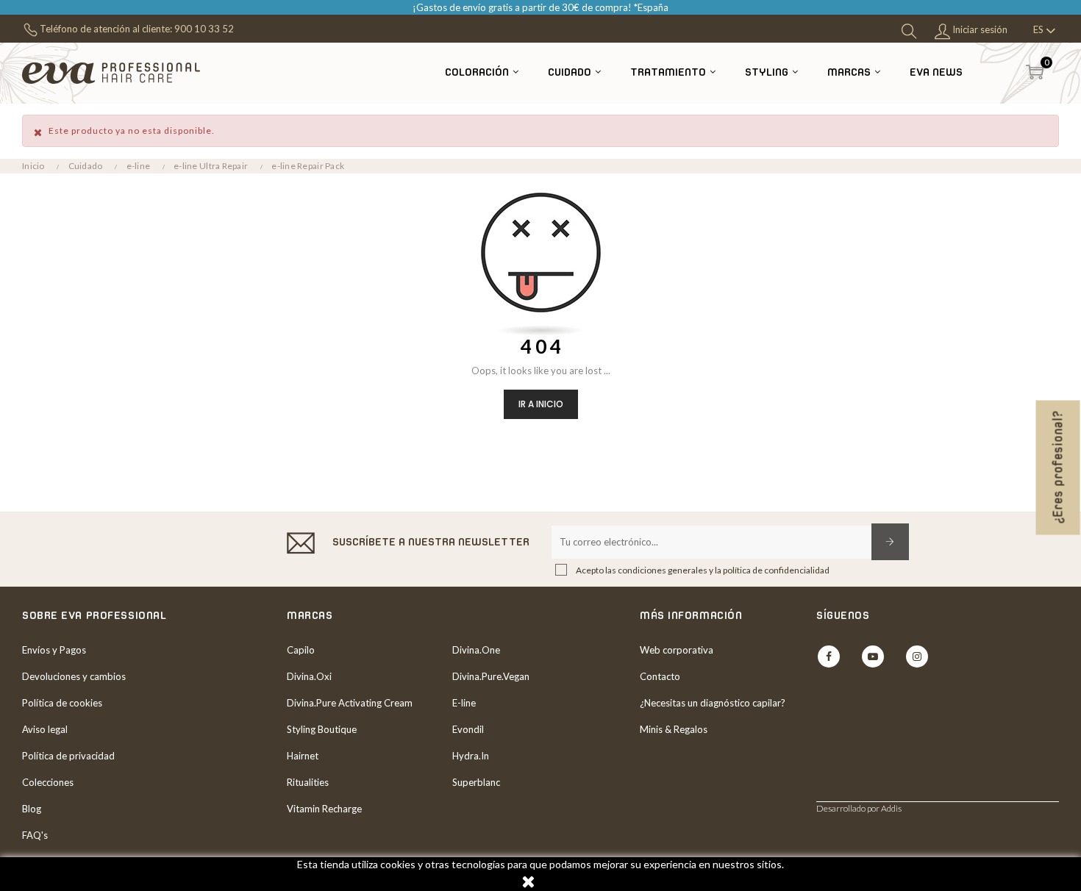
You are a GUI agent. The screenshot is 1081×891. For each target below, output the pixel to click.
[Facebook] (828, 656)
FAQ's (35, 835)
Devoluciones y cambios (74, 676)
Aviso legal (45, 729)
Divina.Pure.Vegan (490, 676)
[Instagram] (917, 656)
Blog (31, 809)
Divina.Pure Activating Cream (350, 703)
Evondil (468, 729)
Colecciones (48, 782)
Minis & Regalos (673, 729)
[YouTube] (872, 656)
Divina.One (476, 650)
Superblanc (476, 782)
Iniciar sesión (978, 29)
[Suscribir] (890, 541)
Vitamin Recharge (324, 809)
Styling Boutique (322, 729)
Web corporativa (676, 650)
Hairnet (302, 756)
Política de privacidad (68, 756)
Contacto (660, 676)
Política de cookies (62, 703)
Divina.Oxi (309, 676)
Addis (891, 808)
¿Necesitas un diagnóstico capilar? (712, 703)
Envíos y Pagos (54, 650)
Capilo (301, 650)
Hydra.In (470, 756)
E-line (464, 703)
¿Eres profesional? (1058, 468)
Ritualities (308, 782)
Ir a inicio (540, 404)
